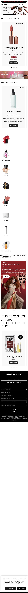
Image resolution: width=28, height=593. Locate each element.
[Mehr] (16, 57)
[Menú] (26, 4)
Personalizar (10, 588)
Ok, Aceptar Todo (21, 588)
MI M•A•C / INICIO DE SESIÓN (8, 405)
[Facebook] (11, 412)
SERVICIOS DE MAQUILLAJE (7, 398)
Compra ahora (13, 62)
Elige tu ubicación (13, 417)
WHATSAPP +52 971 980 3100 (14, 382)
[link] (13, 34)
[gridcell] (14, 140)
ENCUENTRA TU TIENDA (6, 395)
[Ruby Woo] (14, 57)
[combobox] (13, 115)
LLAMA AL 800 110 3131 (14, 379)
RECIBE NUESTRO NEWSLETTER (9, 402)
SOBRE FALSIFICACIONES (20, 416)
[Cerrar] (25, 577)
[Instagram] (16, 412)
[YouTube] (14, 412)
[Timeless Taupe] (12, 57)
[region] (14, 583)
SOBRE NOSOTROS (5, 392)
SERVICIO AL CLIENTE (6, 389)
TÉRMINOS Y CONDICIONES (7, 416)
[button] (26, 4)
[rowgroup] (14, 193)
